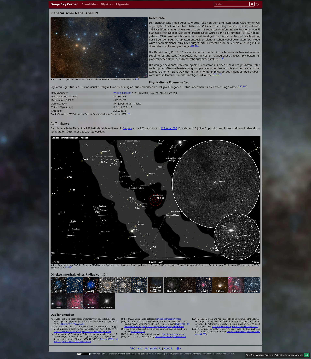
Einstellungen (286, 355)
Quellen (113, 353)
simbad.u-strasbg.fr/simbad (168, 319)
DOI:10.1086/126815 (221, 326)
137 (219, 74)
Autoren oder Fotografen (129, 353)
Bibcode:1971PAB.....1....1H (72, 324)
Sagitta (127, 128)
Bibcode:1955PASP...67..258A (245, 326)
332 (196, 45)
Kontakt (169, 348)
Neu (140, 348)
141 (128, 113)
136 (215, 74)
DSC (132, 348)
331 (192, 45)
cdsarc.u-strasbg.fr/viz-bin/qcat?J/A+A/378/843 (163, 326)
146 (222, 58)
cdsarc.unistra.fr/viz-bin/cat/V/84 (76, 341)
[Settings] (178, 349)
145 (240, 86)
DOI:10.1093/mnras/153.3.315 (67, 331)
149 (244, 86)
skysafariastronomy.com (173, 334)
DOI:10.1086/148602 (236, 331)
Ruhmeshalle (153, 348)
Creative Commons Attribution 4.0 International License (209, 353)
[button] (90, 4)
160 (70, 267)
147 (137, 79)
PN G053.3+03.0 (122, 92)
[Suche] (252, 4)
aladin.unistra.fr (138, 331)
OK (306, 355)
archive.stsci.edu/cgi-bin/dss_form (170, 336)
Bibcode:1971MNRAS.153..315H (96, 331)
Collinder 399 (169, 128)
